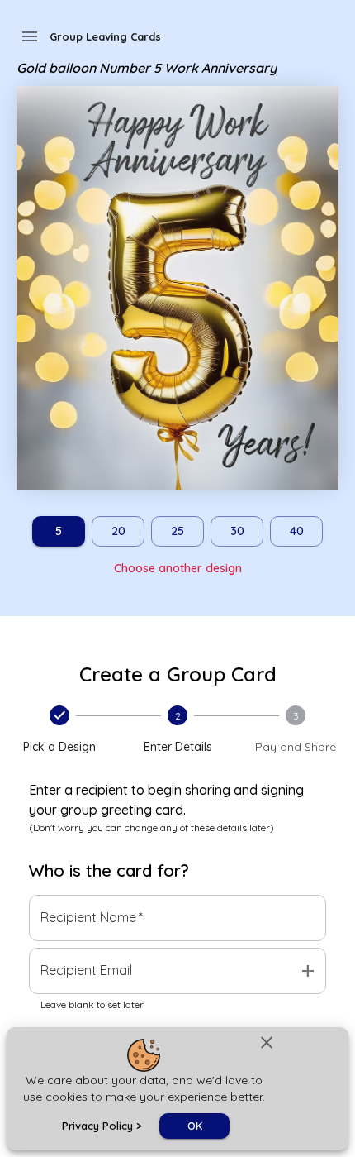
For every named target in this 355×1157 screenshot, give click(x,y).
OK (194, 1125)
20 (118, 531)
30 (237, 531)
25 (177, 531)
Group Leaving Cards (105, 36)
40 (297, 531)
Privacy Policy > (102, 1125)
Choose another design (178, 568)
